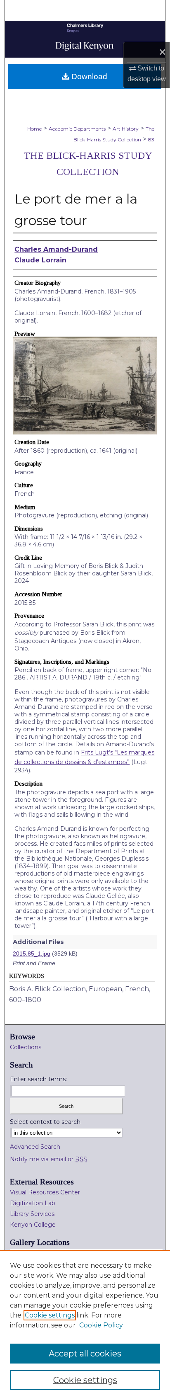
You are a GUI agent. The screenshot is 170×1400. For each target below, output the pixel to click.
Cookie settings (50, 1315)
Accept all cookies (85, 1354)
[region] (85, 1325)
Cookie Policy (101, 1325)
